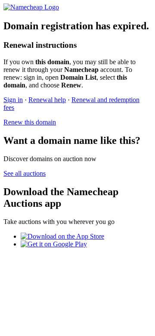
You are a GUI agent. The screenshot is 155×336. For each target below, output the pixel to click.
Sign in (13, 99)
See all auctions (24, 173)
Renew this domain (29, 122)
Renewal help (47, 99)
